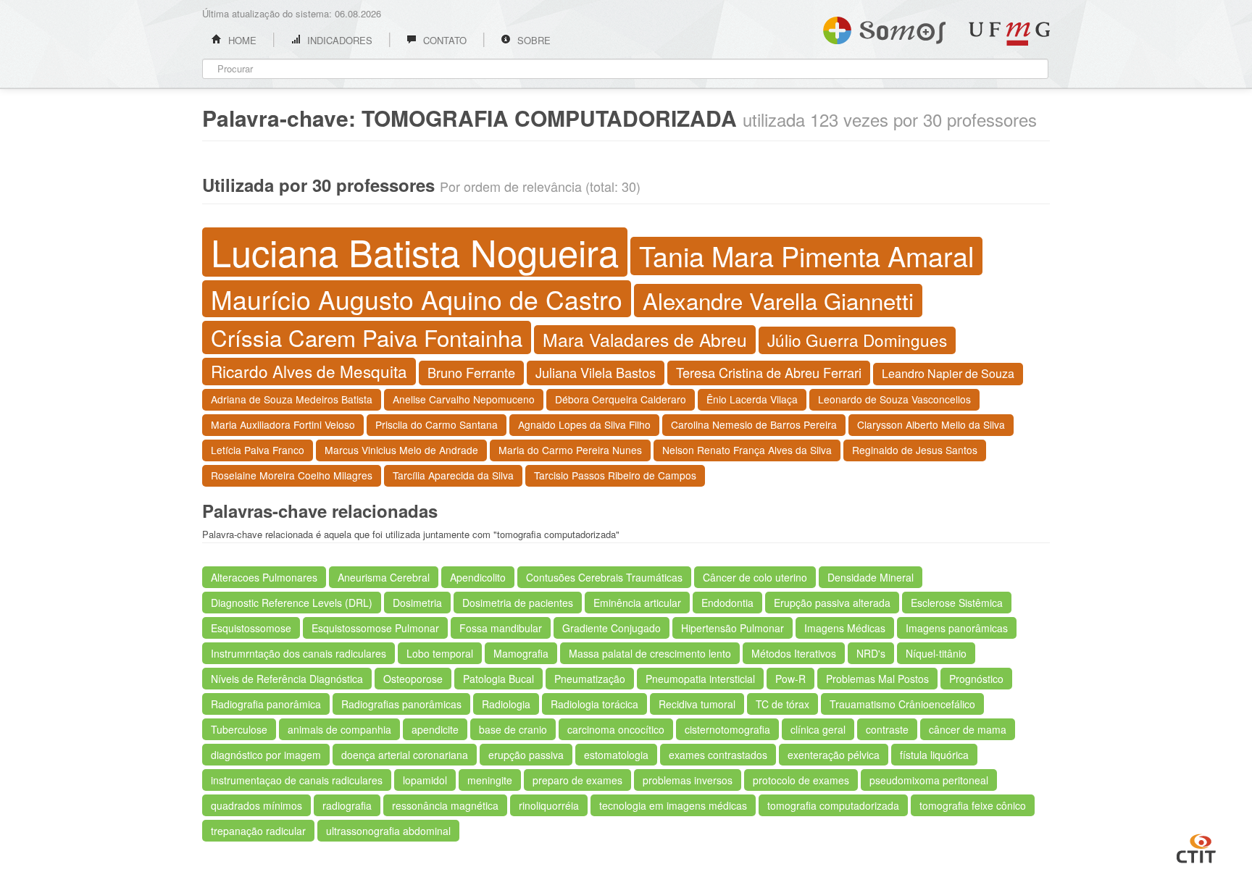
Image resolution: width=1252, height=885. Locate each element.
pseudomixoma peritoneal (928, 780)
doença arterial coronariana (404, 754)
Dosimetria (417, 602)
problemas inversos (688, 780)
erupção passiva (526, 754)
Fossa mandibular (500, 628)
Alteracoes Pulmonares (264, 577)
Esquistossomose (251, 628)
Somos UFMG (884, 27)
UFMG (1009, 34)
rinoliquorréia (549, 805)
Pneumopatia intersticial (700, 678)
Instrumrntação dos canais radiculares (298, 653)
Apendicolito (478, 577)
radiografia (347, 805)
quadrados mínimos (256, 805)
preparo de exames (577, 780)
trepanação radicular (258, 830)
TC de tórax (782, 704)
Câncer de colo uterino (755, 577)
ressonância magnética (445, 805)
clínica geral (818, 729)
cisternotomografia (727, 729)
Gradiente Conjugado (611, 628)
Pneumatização (589, 678)
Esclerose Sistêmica (957, 602)
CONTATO (443, 40)
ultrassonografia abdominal (388, 830)
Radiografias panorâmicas (401, 704)
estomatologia (616, 754)
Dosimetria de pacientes (517, 602)
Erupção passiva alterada (832, 602)
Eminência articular (637, 602)
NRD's (870, 653)
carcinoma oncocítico (615, 729)
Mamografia (520, 653)
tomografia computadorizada (833, 805)
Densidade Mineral (870, 577)
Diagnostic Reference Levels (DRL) (291, 602)
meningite (489, 780)
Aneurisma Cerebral (384, 577)
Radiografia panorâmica (266, 704)
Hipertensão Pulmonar (732, 628)
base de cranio (513, 729)
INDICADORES (338, 40)
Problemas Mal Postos (877, 678)
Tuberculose (239, 729)
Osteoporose (413, 678)
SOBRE (532, 40)
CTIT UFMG (1196, 846)
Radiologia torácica (594, 704)
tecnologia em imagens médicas (673, 805)
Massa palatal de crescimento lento (650, 653)
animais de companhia (339, 729)
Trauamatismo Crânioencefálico (902, 704)
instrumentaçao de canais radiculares (297, 780)
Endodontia (727, 602)
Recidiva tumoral (697, 704)
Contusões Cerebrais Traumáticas (604, 577)
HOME (240, 40)
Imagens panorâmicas (957, 628)
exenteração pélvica (834, 754)
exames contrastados (718, 754)
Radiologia (506, 704)
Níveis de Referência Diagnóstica (287, 678)
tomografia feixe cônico (972, 805)
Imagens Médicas (844, 628)
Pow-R (790, 678)
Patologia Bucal (498, 678)
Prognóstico (976, 678)
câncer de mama (967, 729)
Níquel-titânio (936, 653)
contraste (887, 729)
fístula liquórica (934, 754)
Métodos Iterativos (793, 653)
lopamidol (425, 780)
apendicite (435, 729)
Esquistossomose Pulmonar (375, 628)
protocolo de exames (801, 780)
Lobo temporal (439, 653)
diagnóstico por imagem (266, 754)
